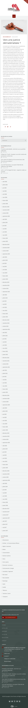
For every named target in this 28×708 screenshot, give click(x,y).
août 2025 (5, 219)
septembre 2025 (6, 216)
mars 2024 (5, 272)
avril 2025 (5, 232)
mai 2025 (5, 228)
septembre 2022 (6, 329)
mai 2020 (5, 417)
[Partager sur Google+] (10, 127)
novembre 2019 (6, 436)
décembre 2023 (6, 282)
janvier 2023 (5, 316)
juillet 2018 (5, 486)
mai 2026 (5, 191)
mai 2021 (5, 379)
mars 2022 (5, 348)
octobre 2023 (5, 288)
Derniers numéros (6, 555)
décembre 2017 (6, 508)
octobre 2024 (5, 250)
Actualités (4, 628)
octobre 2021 (5, 364)
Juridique (4, 631)
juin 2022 (4, 338)
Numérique (5, 581)
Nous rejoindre (6, 577)
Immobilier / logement (8, 571)
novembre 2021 (6, 360)
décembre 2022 (6, 320)
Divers (4, 559)
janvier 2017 (5, 530)
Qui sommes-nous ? (10, 617)
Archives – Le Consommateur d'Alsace (11, 543)
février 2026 (5, 200)
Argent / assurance (7, 546)
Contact (4, 640)
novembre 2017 (6, 511)
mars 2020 (5, 423)
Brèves (4, 549)
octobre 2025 (5, 213)
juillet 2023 (5, 298)
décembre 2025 (6, 206)
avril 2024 (5, 269)
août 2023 (5, 294)
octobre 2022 (5, 326)
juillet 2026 (5, 184)
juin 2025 (4, 225)
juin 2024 (4, 263)
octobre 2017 (5, 514)
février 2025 (5, 238)
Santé (4, 584)
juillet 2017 (5, 524)
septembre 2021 (6, 367)
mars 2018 (5, 499)
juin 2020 (4, 414)
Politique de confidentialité (9, 658)
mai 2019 (5, 455)
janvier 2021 (5, 392)
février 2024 (5, 276)
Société (16, 36)
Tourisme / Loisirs (6, 593)
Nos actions (5, 637)
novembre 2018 (6, 474)
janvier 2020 (5, 430)
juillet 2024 (5, 260)
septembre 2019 (6, 442)
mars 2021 (5, 386)
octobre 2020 (5, 401)
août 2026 (5, 181)
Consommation (6, 552)
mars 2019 (5, 461)
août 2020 (5, 408)
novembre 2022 (6, 323)
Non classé (5, 574)
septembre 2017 (6, 518)
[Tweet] (7, 127)
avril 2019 (5, 458)
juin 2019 (4, 452)
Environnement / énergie (8, 568)
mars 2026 (5, 197)
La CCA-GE (4, 634)
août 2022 (5, 332)
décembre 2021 (6, 357)
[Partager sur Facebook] (4, 127)
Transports (5, 596)
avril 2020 (5, 420)
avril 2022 (5, 345)
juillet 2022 (5, 335)
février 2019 (5, 464)
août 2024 (5, 257)
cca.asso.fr (6, 656)
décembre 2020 (6, 395)
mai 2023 (5, 304)
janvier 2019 (5, 467)
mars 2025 (5, 235)
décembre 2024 (6, 244)
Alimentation (6, 540)
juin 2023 (4, 301)
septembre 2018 (6, 480)
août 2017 (5, 521)
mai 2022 (5, 342)
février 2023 (5, 313)
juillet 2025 (5, 222)
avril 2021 (5, 382)
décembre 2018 (6, 470)
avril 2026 (5, 194)
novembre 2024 (6, 247)
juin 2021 (4, 376)
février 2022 (5, 351)
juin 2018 (4, 489)
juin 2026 (4, 188)
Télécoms (5, 590)
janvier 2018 (5, 505)
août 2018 (5, 483)
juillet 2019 (5, 448)
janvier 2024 (5, 279)
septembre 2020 (6, 404)
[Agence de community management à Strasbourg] (14, 706)
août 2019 (5, 445)
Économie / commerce (8, 565)
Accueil (4, 624)
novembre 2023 (6, 285)
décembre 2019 (6, 433)
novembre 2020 (6, 398)
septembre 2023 (6, 291)
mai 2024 (5, 266)
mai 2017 (5, 527)
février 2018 (5, 502)
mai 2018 (5, 492)
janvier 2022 (5, 354)
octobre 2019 (5, 439)
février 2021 (5, 389)
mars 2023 (5, 310)
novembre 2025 (6, 210)
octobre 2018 (5, 477)
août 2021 (5, 370)
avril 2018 (5, 496)
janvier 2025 (5, 241)
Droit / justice (6, 562)
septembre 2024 (6, 254)
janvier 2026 (5, 203)
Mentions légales (7, 661)
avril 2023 (5, 307)
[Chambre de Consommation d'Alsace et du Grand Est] (14, 8)
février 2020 (5, 426)
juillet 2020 (5, 411)
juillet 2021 (5, 373)
